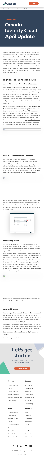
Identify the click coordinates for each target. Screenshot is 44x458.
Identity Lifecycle (13, 394)
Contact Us (28, 434)
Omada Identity (13, 391)
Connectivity (12, 400)
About (27, 412)
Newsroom (28, 421)
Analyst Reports (13, 431)
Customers (28, 418)
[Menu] (41, 3)
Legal (27, 431)
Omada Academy (13, 437)
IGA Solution (29, 385)
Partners (28, 415)
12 (29, 246)
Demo (33, 3)
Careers (27, 428)
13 (33, 246)
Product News (12, 9)
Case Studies (12, 434)
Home (5, 9)
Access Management (15, 397)
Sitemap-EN (29, 437)
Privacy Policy (22, 454)
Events (27, 425)
